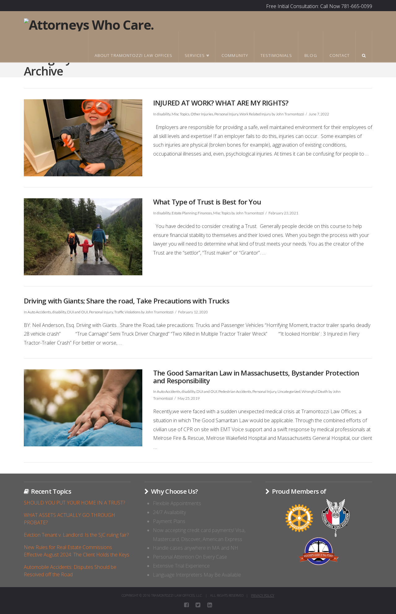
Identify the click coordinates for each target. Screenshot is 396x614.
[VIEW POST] (83, 137)
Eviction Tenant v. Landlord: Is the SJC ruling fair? (76, 534)
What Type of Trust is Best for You (207, 202)
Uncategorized (289, 391)
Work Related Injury (255, 114)
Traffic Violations (127, 312)
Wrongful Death (315, 391)
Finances (205, 213)
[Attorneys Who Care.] (89, 24)
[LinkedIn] (209, 605)
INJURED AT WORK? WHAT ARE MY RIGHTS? (221, 103)
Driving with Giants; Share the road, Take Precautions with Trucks (126, 301)
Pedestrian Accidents (234, 391)
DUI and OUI (77, 312)
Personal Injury (226, 114)
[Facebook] (186, 605)
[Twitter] (198, 605)
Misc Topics (180, 114)
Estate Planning (184, 213)
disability (163, 114)
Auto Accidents (39, 312)
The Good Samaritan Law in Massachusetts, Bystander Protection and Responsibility (256, 376)
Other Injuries (202, 114)
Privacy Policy (262, 595)
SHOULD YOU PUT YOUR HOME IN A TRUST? (74, 502)
